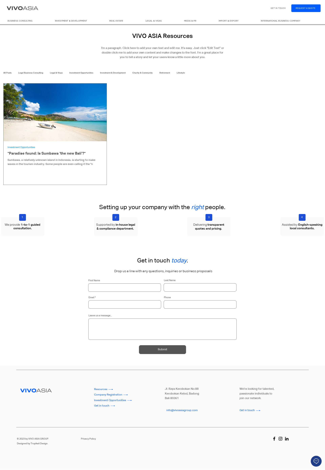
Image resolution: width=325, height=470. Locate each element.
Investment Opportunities (81, 73)
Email (91, 297)
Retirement (164, 73)
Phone (167, 297)
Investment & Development (113, 73)
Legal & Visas (56, 73)
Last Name (170, 280)
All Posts (7, 73)
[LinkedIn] (286, 438)
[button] (28, 21)
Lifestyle (181, 73)
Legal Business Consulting (30, 73)
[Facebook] (274, 438)
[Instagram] (280, 438)
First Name (94, 280)
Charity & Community (142, 73)
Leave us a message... (100, 315)
